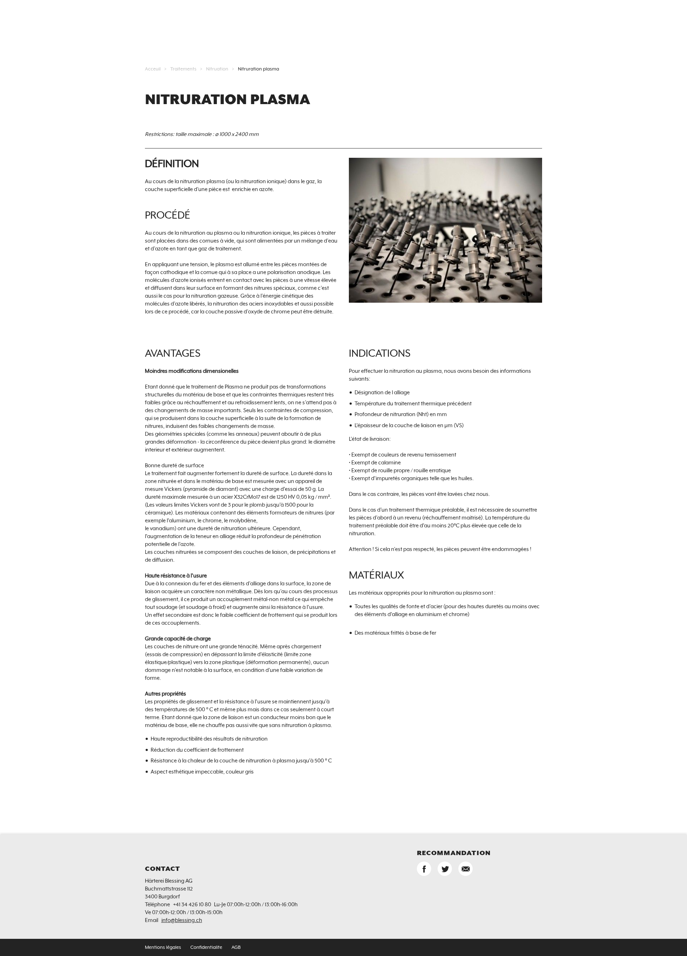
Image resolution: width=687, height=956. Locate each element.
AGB (236, 947)
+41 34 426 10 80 (192, 905)
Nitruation (217, 69)
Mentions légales (163, 947)
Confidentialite (206, 947)
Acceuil (153, 69)
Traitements (183, 69)
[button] (424, 869)
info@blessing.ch (181, 920)
